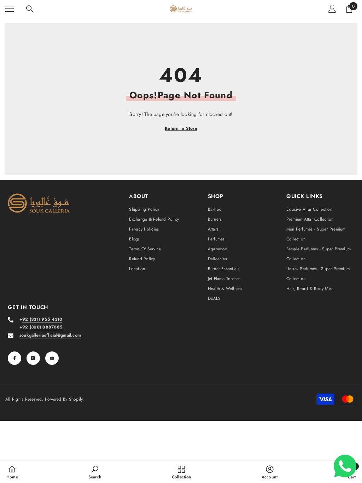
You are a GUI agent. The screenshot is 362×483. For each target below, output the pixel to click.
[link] (95, 472)
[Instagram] (33, 358)
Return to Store (181, 128)
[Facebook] (14, 358)
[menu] (9, 9)
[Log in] (332, 9)
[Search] (29, 9)
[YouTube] (52, 358)
